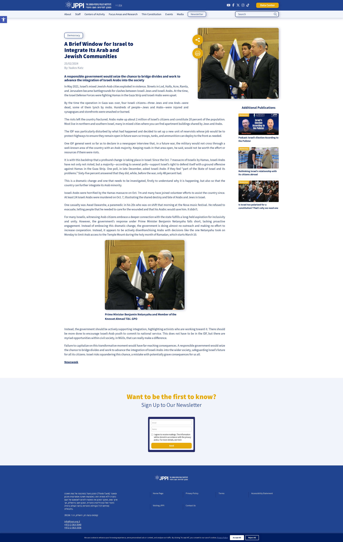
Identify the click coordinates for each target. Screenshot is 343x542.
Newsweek (71, 362)
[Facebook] (233, 5)
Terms (221, 493)
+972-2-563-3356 (72, 527)
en (120, 5)
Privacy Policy (192, 493)
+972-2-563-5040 (72, 524)
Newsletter (197, 14)
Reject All (252, 537)
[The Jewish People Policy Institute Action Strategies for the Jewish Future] (88, 5)
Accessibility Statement (262, 493)
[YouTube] (228, 5)
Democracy (73, 35)
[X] (238, 5)
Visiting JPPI (158, 505)
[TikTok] (248, 5)
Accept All (237, 537)
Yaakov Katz (76, 68)
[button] (3, 19)
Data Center (267, 5)
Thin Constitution (151, 14)
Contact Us (191, 505)
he (116, 5)
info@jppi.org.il (72, 521)
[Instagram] (243, 5)
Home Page (158, 493)
